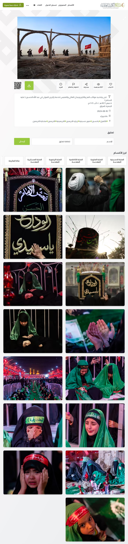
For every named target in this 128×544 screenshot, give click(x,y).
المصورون (62, 5)
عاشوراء (104, 116)
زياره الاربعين (72, 121)
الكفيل (104, 121)
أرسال (22, 141)
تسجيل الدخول (51, 5)
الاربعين (52, 121)
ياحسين (96, 121)
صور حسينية (85, 121)
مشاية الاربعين (40, 121)
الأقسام (71, 5)
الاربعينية (61, 121)
